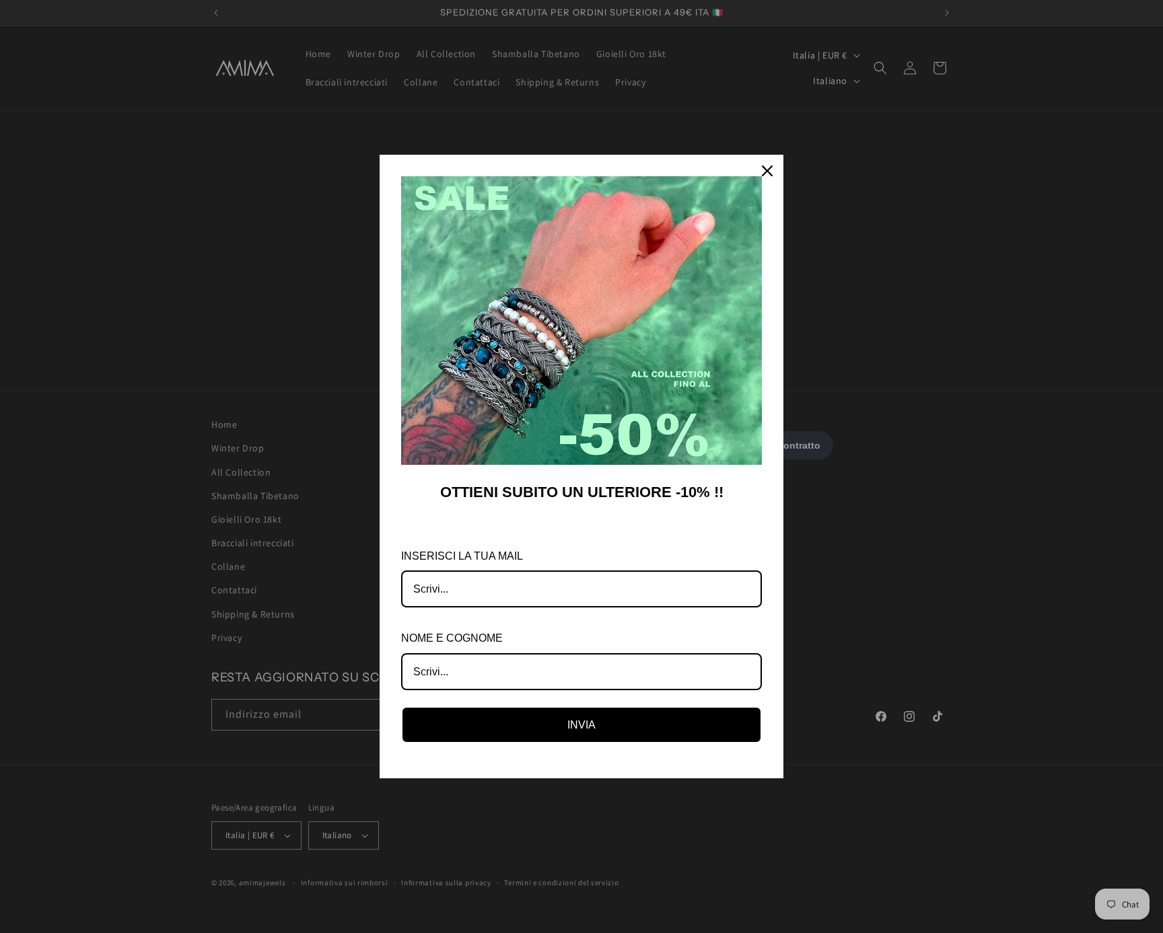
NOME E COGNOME (452, 638)
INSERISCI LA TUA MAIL (462, 556)
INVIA (581, 725)
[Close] (767, 171)
